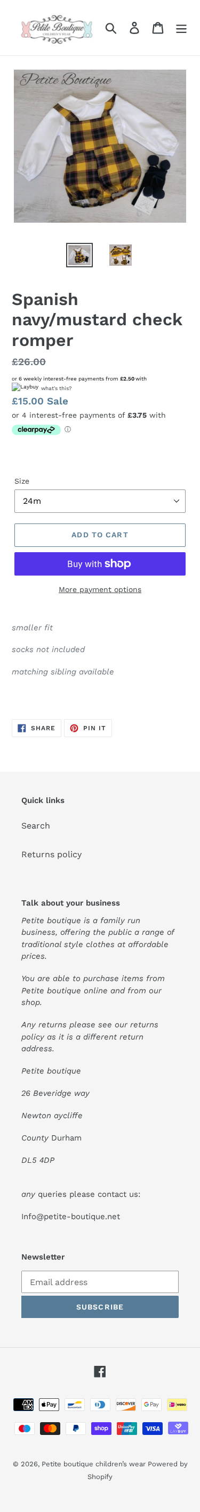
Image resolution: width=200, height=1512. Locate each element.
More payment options (100, 589)
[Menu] (181, 28)
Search (35, 826)
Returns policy (51, 854)
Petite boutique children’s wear (95, 1464)
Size (21, 481)
